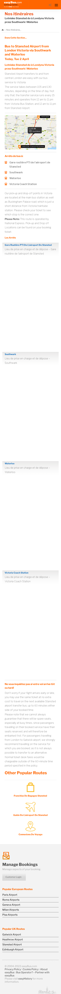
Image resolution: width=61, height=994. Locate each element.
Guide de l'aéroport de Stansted (30, 815)
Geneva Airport (11, 904)
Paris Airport (9, 894)
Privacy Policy (13, 969)
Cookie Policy (30, 969)
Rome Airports (10, 899)
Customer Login (13, 877)
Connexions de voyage (30, 834)
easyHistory (25, 978)
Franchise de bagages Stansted (30, 795)
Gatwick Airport (11, 934)
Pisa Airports (10, 914)
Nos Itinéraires (13, 30)
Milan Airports (10, 909)
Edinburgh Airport (12, 949)
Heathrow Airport (12, 939)
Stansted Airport (12, 944)
